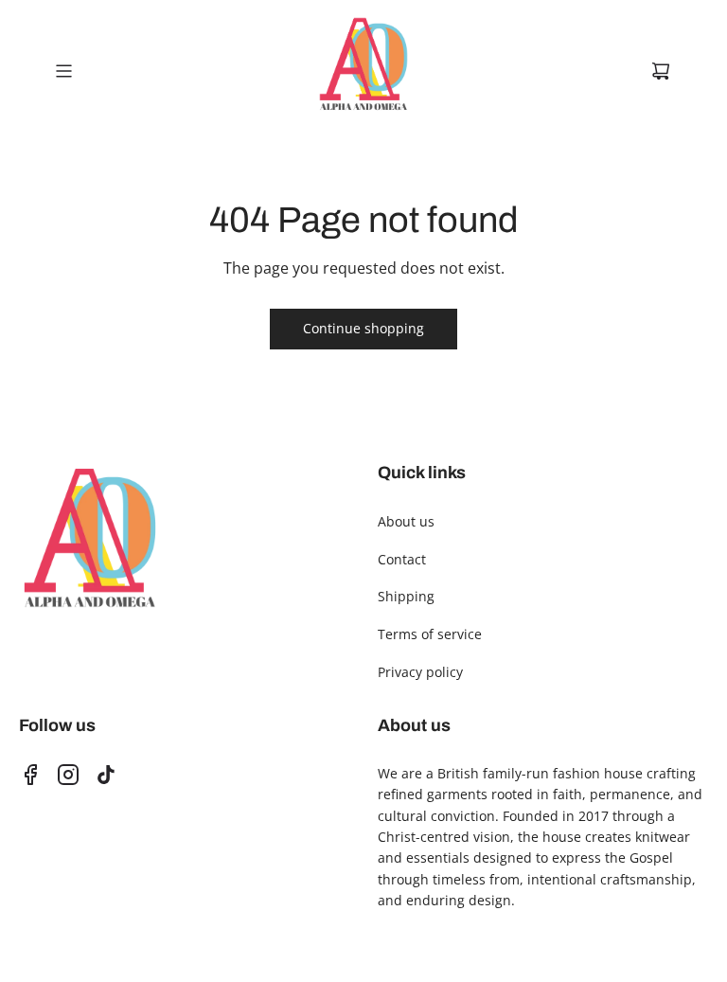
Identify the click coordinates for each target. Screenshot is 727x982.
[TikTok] (106, 774)
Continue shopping (363, 328)
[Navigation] (63, 71)
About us (406, 521)
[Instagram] (68, 774)
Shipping (406, 596)
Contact (402, 559)
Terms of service (430, 634)
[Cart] (661, 71)
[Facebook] (30, 774)
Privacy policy (420, 672)
